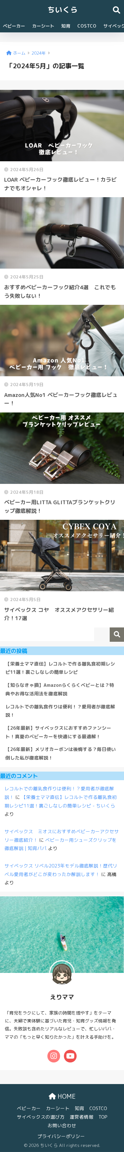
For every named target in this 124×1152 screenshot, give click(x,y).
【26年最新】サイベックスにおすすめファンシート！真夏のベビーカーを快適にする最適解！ (58, 732)
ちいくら (62, 9)
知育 (65, 26)
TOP (103, 1117)
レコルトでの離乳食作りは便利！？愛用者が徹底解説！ (60, 711)
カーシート (43, 26)
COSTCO (86, 26)
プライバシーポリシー (61, 1136)
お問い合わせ (62, 1125)
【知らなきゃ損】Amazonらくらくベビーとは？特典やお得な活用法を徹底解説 (59, 689)
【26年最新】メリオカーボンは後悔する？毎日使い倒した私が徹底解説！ (60, 753)
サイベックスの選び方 (41, 1117)
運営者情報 (81, 1117)
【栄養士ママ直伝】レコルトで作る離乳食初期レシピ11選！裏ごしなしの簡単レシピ (60, 668)
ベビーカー (14, 26)
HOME (66, 1096)
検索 (117, 634)
